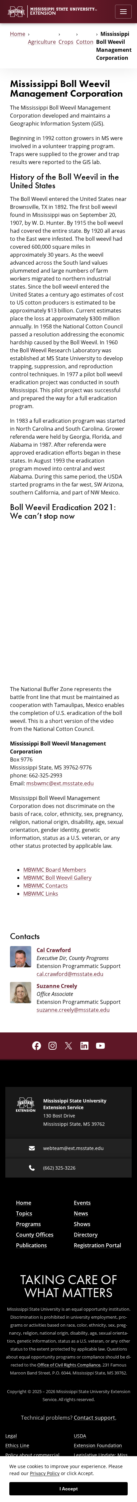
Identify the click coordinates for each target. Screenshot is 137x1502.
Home (17, 34)
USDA (80, 1436)
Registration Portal (97, 1245)
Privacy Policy (45, 1473)
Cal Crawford (54, 950)
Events (82, 1202)
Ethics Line (17, 1445)
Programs (28, 1224)
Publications (31, 1245)
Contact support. (95, 1417)
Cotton (84, 41)
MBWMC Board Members (54, 869)
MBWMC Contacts (45, 885)
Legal (11, 1436)
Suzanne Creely (57, 986)
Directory (86, 1234)
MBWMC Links (40, 893)
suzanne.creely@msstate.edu (73, 1010)
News (81, 1213)
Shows (82, 1224)
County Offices (35, 1234)
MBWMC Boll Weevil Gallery (57, 877)
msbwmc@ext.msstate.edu (60, 783)
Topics (24, 1213)
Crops (66, 41)
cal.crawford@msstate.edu (70, 974)
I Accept (69, 1488)
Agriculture (42, 41)
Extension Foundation (98, 1445)
